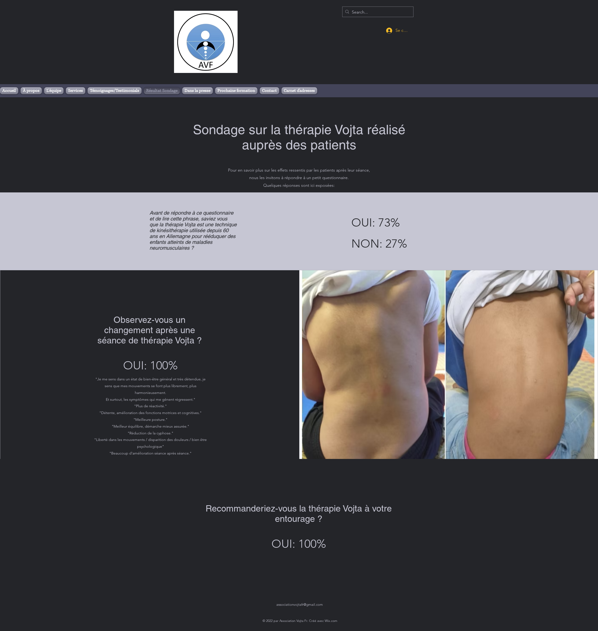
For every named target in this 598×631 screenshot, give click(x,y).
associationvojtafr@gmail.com (299, 604)
